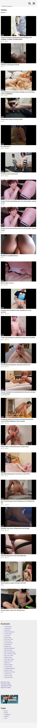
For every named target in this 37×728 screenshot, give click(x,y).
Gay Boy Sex (7, 646)
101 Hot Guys (7, 626)
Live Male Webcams (9, 668)
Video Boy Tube (8, 677)
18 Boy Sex (7, 630)
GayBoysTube (8, 657)
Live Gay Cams (8, 666)
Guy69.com (7, 663)
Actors (6, 712)
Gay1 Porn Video (8, 655)
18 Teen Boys (8, 633)
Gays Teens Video (9, 659)
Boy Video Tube (8, 639)
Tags (5, 718)
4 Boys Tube (7, 637)
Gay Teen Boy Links (9, 652)
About (6, 711)
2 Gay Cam (7, 635)
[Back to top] (33, 724)
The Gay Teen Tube (9, 672)
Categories (7, 714)
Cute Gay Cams (8, 643)
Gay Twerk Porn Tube (10, 653)
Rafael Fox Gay (8, 670)
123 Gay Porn (8, 628)
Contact (6, 716)
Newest (3, 12)
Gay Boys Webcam (9, 648)
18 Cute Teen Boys (9, 632)
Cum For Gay (7, 641)
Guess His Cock (8, 661)
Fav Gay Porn (7, 644)
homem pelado (8, 664)
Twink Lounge (8, 675)
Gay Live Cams (8, 650)
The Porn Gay (8, 673)
